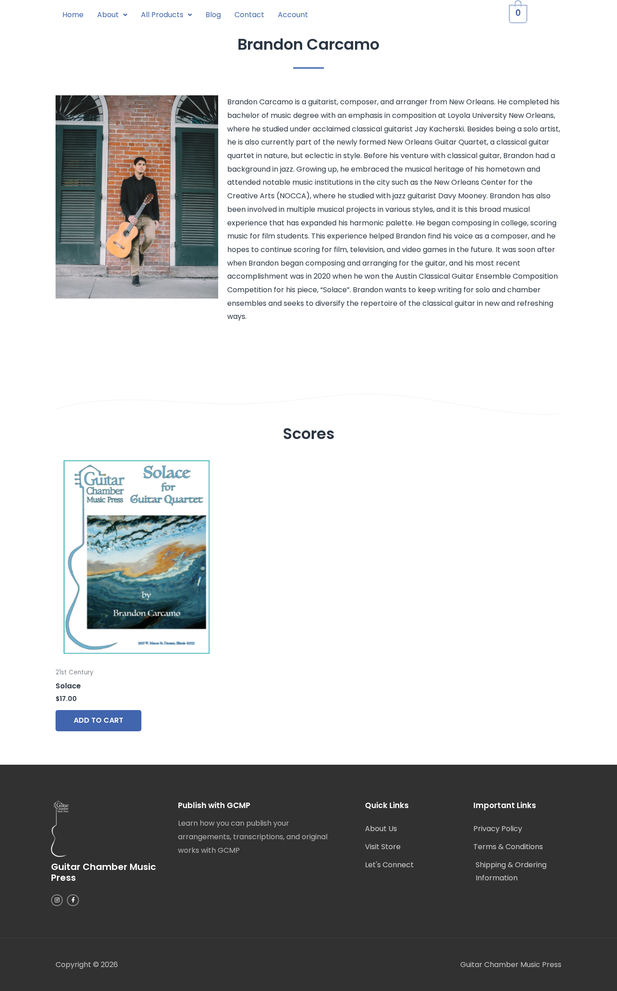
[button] (112, 15)
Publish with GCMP (214, 805)
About (108, 14)
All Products (162, 14)
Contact (249, 14)
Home (73, 14)
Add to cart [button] (98, 720)
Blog (213, 14)
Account (293, 14)
